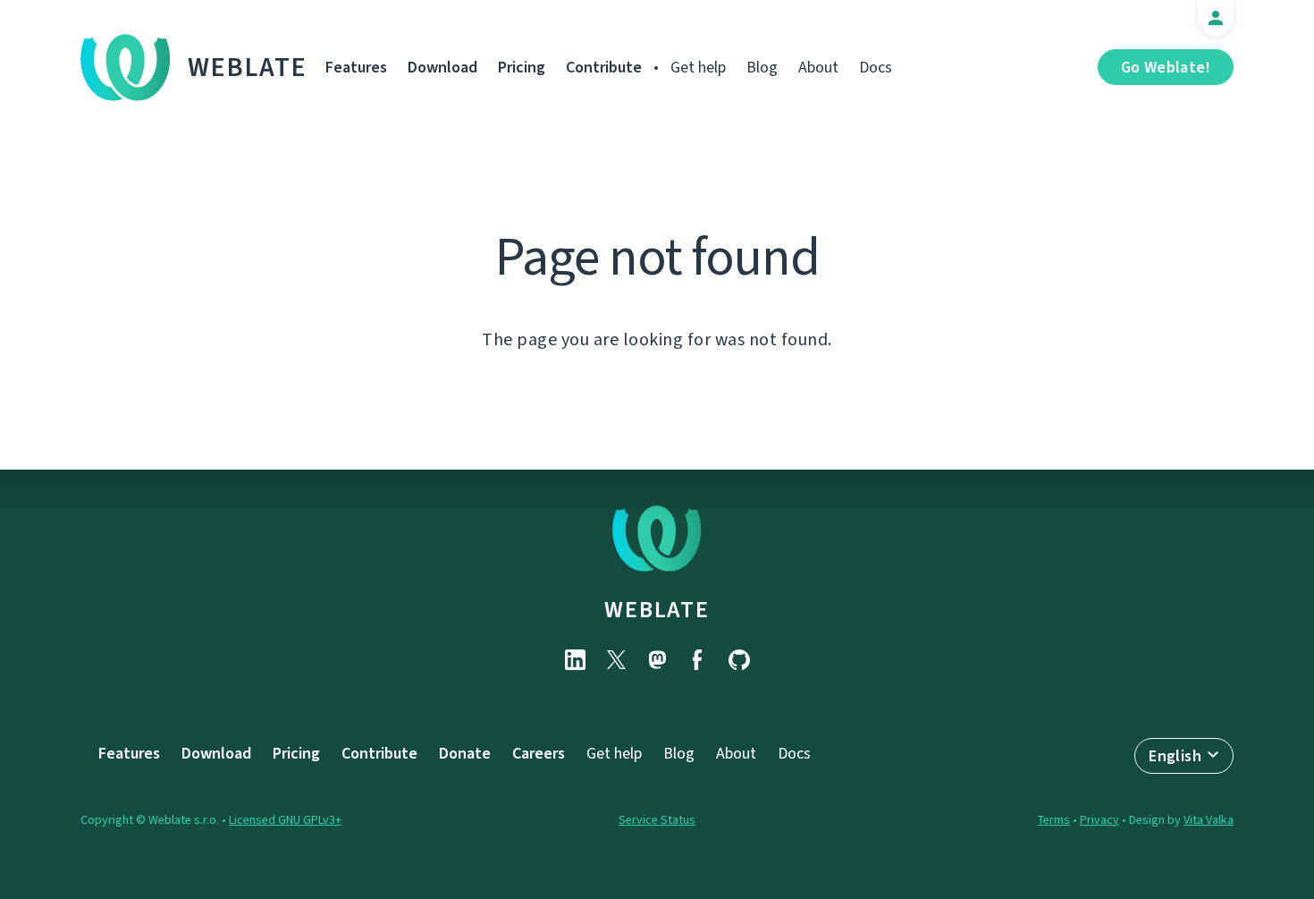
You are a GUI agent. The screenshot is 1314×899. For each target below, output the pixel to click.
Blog (762, 67)
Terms (1054, 819)
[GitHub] (739, 660)
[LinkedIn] (574, 660)
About (818, 67)
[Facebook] (698, 660)
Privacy (1099, 819)
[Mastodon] (657, 660)
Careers (538, 753)
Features (356, 67)
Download (442, 67)
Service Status (657, 819)
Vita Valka (1208, 819)
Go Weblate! (1165, 67)
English (1175, 756)
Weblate (247, 67)
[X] (615, 660)
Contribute (604, 67)
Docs (875, 67)
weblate (656, 609)
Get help (698, 67)
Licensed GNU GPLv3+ (285, 819)
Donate (465, 753)
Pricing (521, 67)
